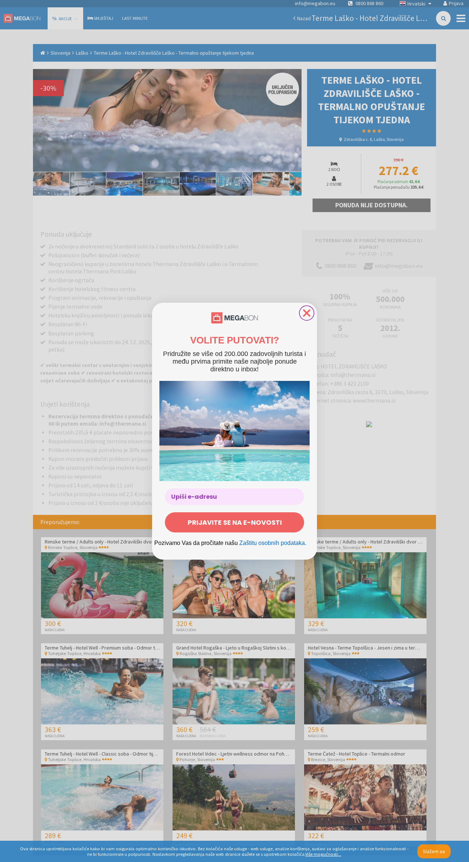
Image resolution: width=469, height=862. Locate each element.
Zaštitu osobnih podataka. (272, 543)
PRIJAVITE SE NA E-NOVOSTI (235, 522)
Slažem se (434, 851)
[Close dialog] (306, 313)
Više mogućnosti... (323, 854)
